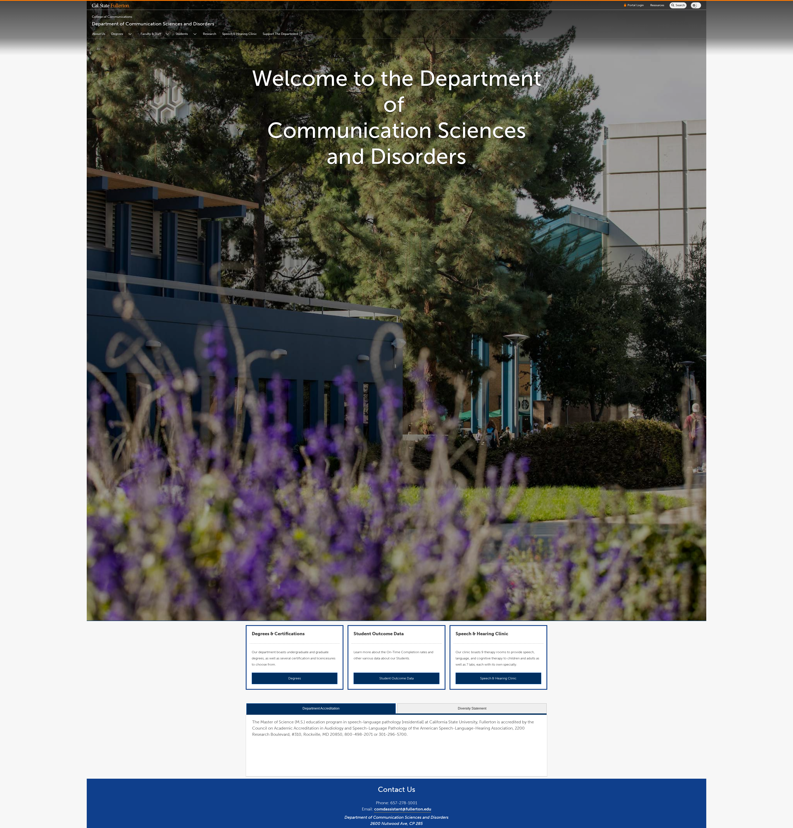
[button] (113, 5)
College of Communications (112, 17)
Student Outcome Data (396, 678)
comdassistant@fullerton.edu (402, 809)
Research (209, 34)
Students (182, 34)
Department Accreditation (321, 708)
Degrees (117, 34)
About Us (98, 34)
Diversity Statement (472, 708)
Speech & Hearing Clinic (239, 34)
